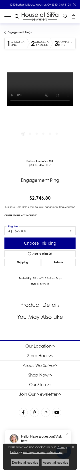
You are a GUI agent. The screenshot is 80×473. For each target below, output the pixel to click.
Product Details (40, 305)
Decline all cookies (25, 462)
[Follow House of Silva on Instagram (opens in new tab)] (45, 412)
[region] (40, 108)
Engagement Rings (20, 32)
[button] (16, 16)
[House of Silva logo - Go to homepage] (40, 16)
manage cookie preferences (42, 452)
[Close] (74, 5)
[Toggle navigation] (9, 16)
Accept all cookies (55, 462)
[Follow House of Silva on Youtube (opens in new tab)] (56, 412)
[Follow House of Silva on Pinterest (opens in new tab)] (34, 412)
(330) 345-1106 (61, 4)
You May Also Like (40, 317)
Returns (58, 262)
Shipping (22, 262)
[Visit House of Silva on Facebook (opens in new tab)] (23, 412)
